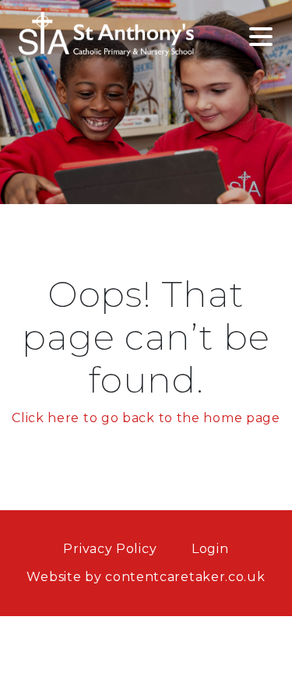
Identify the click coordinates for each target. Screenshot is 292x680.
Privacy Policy (110, 548)
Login (210, 548)
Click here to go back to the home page (146, 417)
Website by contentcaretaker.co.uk (145, 576)
